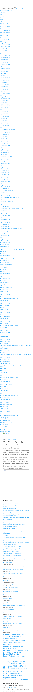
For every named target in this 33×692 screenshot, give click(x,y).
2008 (1, 314)
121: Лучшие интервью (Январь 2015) (10, 197)
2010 (1, 277)
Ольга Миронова (22, 672)
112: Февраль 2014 (5, 215)
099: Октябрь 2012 (5, 242)
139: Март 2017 (4, 161)
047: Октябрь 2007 (5, 339)
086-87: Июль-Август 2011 (7, 264)
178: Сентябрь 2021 (5, 84)
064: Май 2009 (4, 307)
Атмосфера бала (7, 562)
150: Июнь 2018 (4, 140)
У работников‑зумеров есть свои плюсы (14, 605)
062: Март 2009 (4, 311)
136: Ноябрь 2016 (4, 169)
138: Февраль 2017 (5, 163)
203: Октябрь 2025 (5, 32)
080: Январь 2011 (4, 275)
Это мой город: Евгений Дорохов (12, 546)
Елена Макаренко (7, 658)
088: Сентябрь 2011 (5, 262)
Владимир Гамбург (23, 650)
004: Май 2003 (4, 426)
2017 (1, 147)
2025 (1, 28)
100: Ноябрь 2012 (4, 241)
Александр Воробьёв (21, 634)
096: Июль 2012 (4, 248)
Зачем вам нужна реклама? (10, 503)
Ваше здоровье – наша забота (11, 602)
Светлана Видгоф (15, 673)
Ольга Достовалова (9, 672)
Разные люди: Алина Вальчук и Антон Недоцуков (16, 542)
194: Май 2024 (4, 50)
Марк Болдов (19, 666)
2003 (1, 413)
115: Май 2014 (4, 210)
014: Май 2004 (4, 406)
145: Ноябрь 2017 (4, 151)
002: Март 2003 (4, 429)
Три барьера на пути (8, 609)
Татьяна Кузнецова (8, 680)
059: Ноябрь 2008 (4, 318)
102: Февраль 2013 (5, 235)
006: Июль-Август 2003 (6, 422)
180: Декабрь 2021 (5, 80)
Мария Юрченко (7, 666)
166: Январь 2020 (4, 107)
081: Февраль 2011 (5, 273)
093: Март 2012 (4, 253)
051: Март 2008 (4, 330)
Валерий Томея (7, 644)
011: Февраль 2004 (5, 411)
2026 (1, 21)
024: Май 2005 (4, 386)
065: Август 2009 (4, 305)
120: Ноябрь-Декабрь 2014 (7, 201)
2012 (1, 237)
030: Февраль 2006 (5, 374)
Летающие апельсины (9, 557)
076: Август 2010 (4, 284)
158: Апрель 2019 (4, 124)
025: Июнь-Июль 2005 (6, 384)
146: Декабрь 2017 (5, 149)
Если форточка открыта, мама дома (12, 548)
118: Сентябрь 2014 (5, 205)
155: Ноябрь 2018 (4, 131)
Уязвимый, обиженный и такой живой (13, 573)
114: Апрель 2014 (4, 212)
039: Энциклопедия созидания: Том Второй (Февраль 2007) (15, 354)
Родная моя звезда (8, 584)
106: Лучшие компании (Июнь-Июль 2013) (11, 228)
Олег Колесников (15, 670)
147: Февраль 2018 (5, 145)
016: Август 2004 (4, 402)
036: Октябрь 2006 (5, 361)
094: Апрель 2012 (4, 251)
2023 (1, 53)
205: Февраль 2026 (5, 26)
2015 (1, 183)
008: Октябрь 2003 (5, 419)
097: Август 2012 (4, 246)
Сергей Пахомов (20, 678)
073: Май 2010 (4, 289)
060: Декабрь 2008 (5, 316)
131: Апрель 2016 (4, 178)
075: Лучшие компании (6, 286)
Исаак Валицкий (7, 519)
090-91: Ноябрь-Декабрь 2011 (8, 259)
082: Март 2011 (4, 271)
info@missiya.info (11, 687)
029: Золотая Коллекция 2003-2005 (9, 377)
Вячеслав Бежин (7, 652)
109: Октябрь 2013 (5, 223)
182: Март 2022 (4, 75)
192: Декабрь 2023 (5, 55)
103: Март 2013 (4, 233)
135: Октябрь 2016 (5, 170)
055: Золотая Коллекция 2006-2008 (9, 325)
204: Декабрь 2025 (5, 30)
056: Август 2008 (4, 323)
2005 (1, 375)
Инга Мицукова (19, 660)
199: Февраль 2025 (5, 39)
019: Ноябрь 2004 (4, 397)
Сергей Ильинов (9, 678)
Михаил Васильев (21, 668)
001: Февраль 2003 (5, 431)
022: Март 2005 (4, 390)
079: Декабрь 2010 (5, 278)
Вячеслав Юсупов (16, 652)
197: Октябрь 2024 (5, 44)
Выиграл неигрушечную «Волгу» (12, 630)
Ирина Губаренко (8, 662)
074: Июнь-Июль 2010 (6, 287)
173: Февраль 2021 (5, 93)
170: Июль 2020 (4, 100)
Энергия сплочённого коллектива (12, 553)
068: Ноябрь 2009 (4, 300)
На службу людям (7, 512)
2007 (1, 334)
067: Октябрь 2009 (5, 302)
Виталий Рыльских (10, 650)
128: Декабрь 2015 (5, 185)
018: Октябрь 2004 (5, 399)
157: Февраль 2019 (5, 125)
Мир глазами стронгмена (10, 528)
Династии (6, 580)
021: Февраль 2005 (5, 392)
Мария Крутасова (18, 664)
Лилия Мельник (7, 664)
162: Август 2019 (4, 116)
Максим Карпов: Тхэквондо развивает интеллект (16, 510)
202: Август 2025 (4, 34)
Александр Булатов (9, 634)
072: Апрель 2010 (4, 291)
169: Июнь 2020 (4, 102)
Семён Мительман (13, 676)
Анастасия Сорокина (20, 638)
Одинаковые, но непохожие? (10, 591)
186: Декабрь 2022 (5, 68)
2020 (1, 95)
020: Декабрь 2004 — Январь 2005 (9, 395)
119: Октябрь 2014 (5, 203)
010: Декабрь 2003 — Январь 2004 (9, 415)
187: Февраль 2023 (5, 64)
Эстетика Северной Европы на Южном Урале (15, 537)
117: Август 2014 (4, 206)
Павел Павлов (6, 673)
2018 (1, 127)
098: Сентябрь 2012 (5, 244)
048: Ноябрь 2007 (4, 338)
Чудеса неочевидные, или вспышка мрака (14, 566)
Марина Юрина (9, 444)
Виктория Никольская (10, 648)
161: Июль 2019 (4, 118)
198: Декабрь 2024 (5, 43)
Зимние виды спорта (8, 523)
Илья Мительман (23, 658)
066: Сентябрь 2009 (5, 303)
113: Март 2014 (4, 214)
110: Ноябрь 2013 (4, 221)
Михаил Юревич (6, 669)
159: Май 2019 (4, 122)
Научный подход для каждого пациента (13, 569)
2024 (1, 41)
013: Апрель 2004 (4, 408)
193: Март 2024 (4, 52)
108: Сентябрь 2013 (5, 224)
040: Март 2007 (4, 352)
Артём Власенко (7, 642)
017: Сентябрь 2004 (5, 401)
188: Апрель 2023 (4, 62)
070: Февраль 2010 (5, 295)
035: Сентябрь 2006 (5, 363)
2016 (1, 165)
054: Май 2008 (4, 327)
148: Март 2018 (4, 143)
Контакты (2, 12)
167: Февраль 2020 (5, 106)
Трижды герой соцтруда (9, 544)
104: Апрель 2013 (4, 232)
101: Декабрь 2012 (5, 239)
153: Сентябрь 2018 (5, 134)
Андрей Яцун (6, 640)
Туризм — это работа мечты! (10, 587)
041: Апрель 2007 (4, 350)
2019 (1, 109)
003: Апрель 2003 (4, 428)
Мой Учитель (6, 627)
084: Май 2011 (4, 268)
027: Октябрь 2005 (5, 381)
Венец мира (6, 533)
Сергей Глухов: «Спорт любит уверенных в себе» (16, 517)
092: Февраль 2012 (5, 255)
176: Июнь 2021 (4, 88)
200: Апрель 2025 (4, 37)
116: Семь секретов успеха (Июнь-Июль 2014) (12, 208)
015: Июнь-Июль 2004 (6, 404)
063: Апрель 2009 (4, 309)
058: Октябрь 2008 (5, 320)
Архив (1, 19)
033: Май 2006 (4, 368)
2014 (1, 199)
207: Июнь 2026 (4, 23)
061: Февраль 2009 (5, 312)
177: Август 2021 (4, 86)
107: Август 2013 (4, 226)
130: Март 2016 (4, 179)
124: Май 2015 (4, 192)
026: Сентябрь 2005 (5, 383)
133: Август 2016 (4, 174)
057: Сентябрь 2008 (5, 321)
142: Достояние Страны (6, 156)
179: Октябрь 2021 (5, 82)
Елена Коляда (21, 656)
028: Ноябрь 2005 (4, 379)
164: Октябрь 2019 (5, 113)
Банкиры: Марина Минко (10, 508)
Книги (1, 14)
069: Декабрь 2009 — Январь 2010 (9, 298)
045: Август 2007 (4, 343)
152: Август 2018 (4, 136)
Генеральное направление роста (12, 555)
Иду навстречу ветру (13, 441)
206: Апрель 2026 (4, 25)
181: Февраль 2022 (5, 77)
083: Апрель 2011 (4, 269)
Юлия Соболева (21, 680)
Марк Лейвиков (9, 668)
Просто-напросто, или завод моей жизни (14, 524)
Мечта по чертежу (8, 598)
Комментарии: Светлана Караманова (13, 539)
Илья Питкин (6, 660)
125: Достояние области (6, 190)
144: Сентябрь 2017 (5, 152)
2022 (1, 66)
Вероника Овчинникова (13, 646)
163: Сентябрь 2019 (5, 115)
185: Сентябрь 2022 (5, 70)
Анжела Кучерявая (17, 640)
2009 (1, 296)
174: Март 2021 (4, 91)
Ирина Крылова (19, 662)
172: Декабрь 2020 (5, 97)
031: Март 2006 (4, 372)
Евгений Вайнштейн (11, 654)
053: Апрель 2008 (4, 329)
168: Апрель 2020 (4, 104)
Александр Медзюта (12, 636)
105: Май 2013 (4, 230)
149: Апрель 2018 (4, 142)
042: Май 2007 (4, 348)
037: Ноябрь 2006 (4, 359)
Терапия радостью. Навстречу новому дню (14, 559)
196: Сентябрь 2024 (5, 46)
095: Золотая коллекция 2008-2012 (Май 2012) (12, 250)
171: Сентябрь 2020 (5, 98)
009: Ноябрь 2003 (4, 417)
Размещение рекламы (6, 10)
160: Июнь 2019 (4, 120)
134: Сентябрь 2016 (5, 172)
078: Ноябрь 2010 (4, 280)
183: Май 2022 (4, 73)
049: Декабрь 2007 (5, 336)
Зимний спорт (7, 521)
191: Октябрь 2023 (5, 57)
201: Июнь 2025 (4, 35)
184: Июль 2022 (4, 71)
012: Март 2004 (4, 410)
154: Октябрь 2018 (5, 133)
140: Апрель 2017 (4, 160)
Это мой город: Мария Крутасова (12, 550)
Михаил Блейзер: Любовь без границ (13, 530)
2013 (1, 217)
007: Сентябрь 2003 (5, 420)
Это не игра (6, 535)
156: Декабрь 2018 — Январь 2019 (9, 129)
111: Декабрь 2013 (5, 219)
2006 (1, 356)
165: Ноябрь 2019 (4, 111)
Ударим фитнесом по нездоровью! (12, 532)
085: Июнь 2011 (4, 266)
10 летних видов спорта (9, 515)
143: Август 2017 (4, 154)
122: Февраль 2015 (5, 196)
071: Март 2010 (4, 293)
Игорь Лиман (15, 658)
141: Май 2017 (4, 158)
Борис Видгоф (17, 642)
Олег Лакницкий (23, 670)
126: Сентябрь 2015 (5, 188)
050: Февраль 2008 (5, 332)
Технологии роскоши (8, 612)
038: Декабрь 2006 (5, 357)
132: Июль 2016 (4, 176)
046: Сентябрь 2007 (5, 341)
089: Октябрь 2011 (5, 260)
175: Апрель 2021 (4, 89)
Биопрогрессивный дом (9, 594)
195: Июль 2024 (4, 48)
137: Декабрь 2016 (5, 167)
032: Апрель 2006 (4, 370)
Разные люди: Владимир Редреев (12, 514)
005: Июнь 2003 (4, 424)
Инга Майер (13, 660)
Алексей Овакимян (9, 638)
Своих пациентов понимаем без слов (13, 576)
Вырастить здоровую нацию (10, 541)
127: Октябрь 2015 (5, 187)
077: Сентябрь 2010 (5, 282)
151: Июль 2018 (4, 138)
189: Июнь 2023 (4, 61)
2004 (1, 393)
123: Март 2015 (4, 194)
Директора (3, 17)
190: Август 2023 (4, 59)
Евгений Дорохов (10, 656)
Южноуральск (3, 16)
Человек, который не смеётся (11, 551)
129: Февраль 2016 (5, 181)
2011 (1, 257)
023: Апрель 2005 (4, 388)
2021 (1, 79)
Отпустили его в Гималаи (10, 526)
